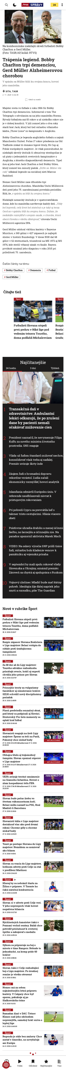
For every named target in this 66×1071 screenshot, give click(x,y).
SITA (8, 91)
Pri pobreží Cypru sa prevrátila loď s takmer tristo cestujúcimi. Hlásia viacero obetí (34, 514)
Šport (18, 299)
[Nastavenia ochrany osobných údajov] (6, 1065)
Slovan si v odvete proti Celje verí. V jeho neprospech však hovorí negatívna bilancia (22, 906)
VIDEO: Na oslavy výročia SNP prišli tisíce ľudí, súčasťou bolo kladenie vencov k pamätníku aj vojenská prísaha (35, 550)
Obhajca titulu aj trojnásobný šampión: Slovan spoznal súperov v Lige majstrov (22, 758)
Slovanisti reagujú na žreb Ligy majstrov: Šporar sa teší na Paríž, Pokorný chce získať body (21, 736)
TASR (15, 91)
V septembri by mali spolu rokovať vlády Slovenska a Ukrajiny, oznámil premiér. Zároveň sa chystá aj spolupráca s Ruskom (36, 568)
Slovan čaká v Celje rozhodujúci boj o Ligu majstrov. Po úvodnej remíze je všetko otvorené (21, 971)
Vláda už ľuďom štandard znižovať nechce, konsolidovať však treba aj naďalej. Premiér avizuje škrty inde (36, 459)
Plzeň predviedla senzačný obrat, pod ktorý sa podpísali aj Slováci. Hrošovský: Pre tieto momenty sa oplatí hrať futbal (22, 715)
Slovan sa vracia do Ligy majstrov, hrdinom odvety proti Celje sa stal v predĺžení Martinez (22, 867)
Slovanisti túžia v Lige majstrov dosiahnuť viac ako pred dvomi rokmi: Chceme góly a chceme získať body (21, 826)
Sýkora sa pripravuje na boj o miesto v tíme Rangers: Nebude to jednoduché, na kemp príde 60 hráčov (22, 949)
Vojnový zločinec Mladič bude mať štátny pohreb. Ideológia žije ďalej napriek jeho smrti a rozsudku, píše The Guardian (35, 586)
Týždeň (55, 368)
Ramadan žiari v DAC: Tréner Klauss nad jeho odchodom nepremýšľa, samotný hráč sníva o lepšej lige (22, 1018)
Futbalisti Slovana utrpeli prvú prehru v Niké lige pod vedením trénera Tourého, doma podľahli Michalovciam (33, 332)
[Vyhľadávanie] (6, 5)
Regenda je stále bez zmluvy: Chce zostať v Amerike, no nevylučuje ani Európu (22, 1040)
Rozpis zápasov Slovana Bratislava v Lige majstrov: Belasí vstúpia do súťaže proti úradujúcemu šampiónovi (22, 646)
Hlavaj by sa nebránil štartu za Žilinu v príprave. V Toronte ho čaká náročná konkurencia (20, 886)
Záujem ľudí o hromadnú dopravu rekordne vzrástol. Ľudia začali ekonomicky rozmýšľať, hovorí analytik (34, 478)
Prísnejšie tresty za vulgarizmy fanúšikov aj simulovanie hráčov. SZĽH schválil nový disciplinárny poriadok (22, 692)
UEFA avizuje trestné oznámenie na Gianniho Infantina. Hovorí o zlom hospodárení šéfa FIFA (21, 780)
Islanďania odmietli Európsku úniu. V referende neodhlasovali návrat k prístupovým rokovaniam (33, 496)
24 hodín (11, 368)
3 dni (33, 368)
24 (54, 4)
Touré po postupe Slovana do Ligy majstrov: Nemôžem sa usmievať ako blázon (22, 847)
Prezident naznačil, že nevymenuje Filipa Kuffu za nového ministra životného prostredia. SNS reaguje (35, 441)
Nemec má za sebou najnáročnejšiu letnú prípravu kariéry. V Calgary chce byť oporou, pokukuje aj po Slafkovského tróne (20, 994)
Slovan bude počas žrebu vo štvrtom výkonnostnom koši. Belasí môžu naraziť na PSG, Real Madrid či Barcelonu (21, 803)
